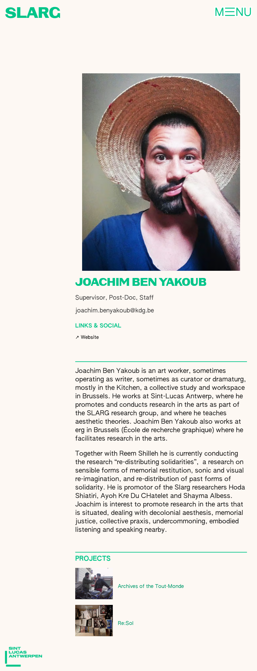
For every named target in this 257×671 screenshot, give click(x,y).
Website (87, 337)
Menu (192, 12)
